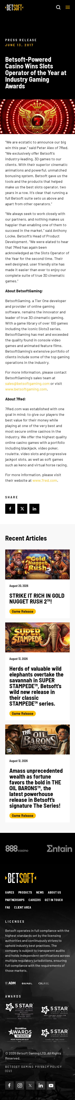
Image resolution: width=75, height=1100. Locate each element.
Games (9, 892)
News (40, 892)
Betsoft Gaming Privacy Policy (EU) (33, 1069)
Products (25, 892)
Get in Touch (54, 900)
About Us (54, 892)
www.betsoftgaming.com (26, 389)
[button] (68, 7)
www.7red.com (44, 480)
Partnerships (14, 900)
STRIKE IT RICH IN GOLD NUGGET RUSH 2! (36, 598)
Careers (35, 900)
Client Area (22, 907)
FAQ (7, 907)
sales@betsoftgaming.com (27, 383)
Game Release (22, 611)
